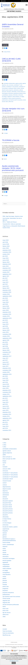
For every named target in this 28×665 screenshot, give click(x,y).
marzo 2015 (6, 406)
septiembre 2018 (7, 338)
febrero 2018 (6, 350)
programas (5, 588)
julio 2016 (5, 376)
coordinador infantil (12, 88)
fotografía (5, 530)
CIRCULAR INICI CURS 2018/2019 (11, 60)
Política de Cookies (16, 646)
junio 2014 (5, 424)
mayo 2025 (5, 258)
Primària (5, 584)
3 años (4, 442)
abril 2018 (5, 346)
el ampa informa (6, 51)
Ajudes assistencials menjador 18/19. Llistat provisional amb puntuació (13, 168)
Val (21, 1)
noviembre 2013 (7, 430)
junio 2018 (5, 344)
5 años (4, 446)
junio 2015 (5, 400)
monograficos (5, 98)
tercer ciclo (5, 608)
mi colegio (22, 96)
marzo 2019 (6, 328)
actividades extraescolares (9, 83)
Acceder (4, 1)
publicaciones (5, 99)
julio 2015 (5, 398)
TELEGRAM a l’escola (10, 140)
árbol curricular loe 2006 (9, 458)
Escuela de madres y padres (10, 526)
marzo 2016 (6, 384)
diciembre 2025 (7, 250)
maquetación (6, 564)
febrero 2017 (6, 364)
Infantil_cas (6, 554)
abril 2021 (5, 284)
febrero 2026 (6, 246)
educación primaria (8, 508)
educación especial (8, 500)
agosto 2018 (6, 340)
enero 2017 (5, 366)
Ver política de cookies (14, 660)
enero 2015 (5, 410)
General (5, 159)
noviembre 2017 (7, 352)
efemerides (14, 91)
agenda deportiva (7, 452)
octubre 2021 (6, 272)
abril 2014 (5, 428)
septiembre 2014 (7, 418)
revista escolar (6, 598)
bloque (4, 460)
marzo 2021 (6, 286)
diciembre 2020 (7, 290)
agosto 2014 (6, 420)
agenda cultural (18, 83)
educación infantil (7, 504)
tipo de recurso (6, 612)
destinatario (16, 90)
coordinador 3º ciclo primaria (10, 476)
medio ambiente (15, 96)
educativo (9, 91)
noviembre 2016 (7, 370)
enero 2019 (6, 332)
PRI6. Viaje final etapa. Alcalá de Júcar (13, 216)
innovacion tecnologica (9, 558)
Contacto (25, 646)
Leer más (5, 45)
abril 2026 (5, 242)
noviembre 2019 (7, 314)
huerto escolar (6, 542)
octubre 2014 (6, 416)
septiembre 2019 (7, 318)
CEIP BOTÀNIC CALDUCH (14, 11)
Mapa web (22, 646)
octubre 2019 (6, 316)
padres (4, 578)
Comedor (5, 466)
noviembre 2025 (7, 252)
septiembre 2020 (7, 296)
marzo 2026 (6, 244)
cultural (18, 88)
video (4, 616)
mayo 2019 (5, 324)
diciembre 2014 (7, 412)
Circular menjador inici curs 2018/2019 (13, 110)
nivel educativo (6, 574)
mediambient (6, 566)
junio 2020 (5, 300)
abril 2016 (5, 382)
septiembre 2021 (7, 274)
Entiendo (13, 662)
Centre (4, 462)
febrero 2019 (6, 330)
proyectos (5, 590)
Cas (24, 1)
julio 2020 (5, 298)
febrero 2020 (6, 308)
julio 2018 (5, 342)
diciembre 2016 (7, 368)
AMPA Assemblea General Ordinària (12, 25)
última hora (11, 101)
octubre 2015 (6, 394)
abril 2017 (5, 360)
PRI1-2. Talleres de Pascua (10, 222)
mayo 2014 (5, 426)
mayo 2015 (5, 402)
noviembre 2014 (7, 414)
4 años (4, 444)
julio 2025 (5, 256)
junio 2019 (5, 322)
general (21, 93)
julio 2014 (5, 422)
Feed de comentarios (8, 633)
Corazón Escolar (7, 480)
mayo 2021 (5, 282)
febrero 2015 (6, 408)
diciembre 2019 (7, 312)
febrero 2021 (6, 288)
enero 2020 (6, 310)
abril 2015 (5, 404)
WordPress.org (6, 635)
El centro (5, 521)
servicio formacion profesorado (11, 604)
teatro (6, 101)
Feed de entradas (7, 631)
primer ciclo (6, 586)
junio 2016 (5, 378)
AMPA (4, 454)
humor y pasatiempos (8, 544)
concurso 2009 (6, 468)
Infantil (4, 550)
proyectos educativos (16, 98)
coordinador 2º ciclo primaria (12, 86)
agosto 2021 (6, 276)
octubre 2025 (6, 254)
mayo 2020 (6, 302)
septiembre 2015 (7, 396)
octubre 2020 (6, 294)
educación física (7, 502)
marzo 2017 (6, 362)
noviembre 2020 (7, 292)
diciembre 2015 (7, 390)
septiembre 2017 (7, 356)
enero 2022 (6, 266)
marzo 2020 (6, 306)
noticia (9, 98)
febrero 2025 (6, 262)
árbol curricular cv (7, 456)
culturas (22, 88)
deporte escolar (5, 90)
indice (4, 548)
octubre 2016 (6, 372)
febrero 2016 (6, 386)
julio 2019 (5, 320)
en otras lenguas (7, 522)
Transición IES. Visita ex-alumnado (12, 224)
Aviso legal (2, 646)
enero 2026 (6, 248)
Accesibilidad (14, 647)
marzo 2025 (6, 260)
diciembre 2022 (7, 264)
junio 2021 (5, 280)
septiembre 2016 (7, 374)
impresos (11, 94)
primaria (5, 580)
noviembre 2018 (7, 334)
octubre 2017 (6, 354)
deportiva (11, 90)
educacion (4, 91)
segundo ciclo (6, 600)
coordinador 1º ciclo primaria (10, 472)
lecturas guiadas (7, 560)
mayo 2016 (5, 380)
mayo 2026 (6, 240)
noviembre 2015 (7, 392)
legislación (9, 96)
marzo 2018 (6, 348)
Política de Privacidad (8, 646)
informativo (15, 94)
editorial (21, 90)
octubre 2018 (6, 336)
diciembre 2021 (7, 268)
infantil (4, 552)
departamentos (7, 486)
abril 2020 (5, 304)
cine (7, 85)
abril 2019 (5, 326)
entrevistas (10, 93)
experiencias (16, 93)
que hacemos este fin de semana (15, 99)
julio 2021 (5, 278)
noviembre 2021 (7, 270)
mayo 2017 (5, 358)
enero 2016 (6, 388)
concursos (11, 85)
